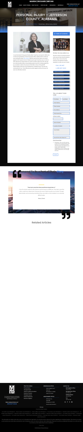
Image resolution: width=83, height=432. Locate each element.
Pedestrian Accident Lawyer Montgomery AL (71, 411)
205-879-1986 (68, 399)
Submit (55, 154)
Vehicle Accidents (58, 71)
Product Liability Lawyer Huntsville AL (39, 413)
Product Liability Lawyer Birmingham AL (39, 411)
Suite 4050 (48, 400)
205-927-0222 (68, 389)
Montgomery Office (49, 396)
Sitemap (41, 407)
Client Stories (27, 5)
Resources (52, 5)
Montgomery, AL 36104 (50, 402)
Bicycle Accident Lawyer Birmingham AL (23, 411)
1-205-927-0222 (61, 68)
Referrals (60, 5)
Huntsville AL (53, 404)
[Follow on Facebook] (67, 402)
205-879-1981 (68, 396)
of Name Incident (56, 116)
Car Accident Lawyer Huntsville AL (69, 413)
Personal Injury (27, 388)
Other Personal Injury (59, 85)
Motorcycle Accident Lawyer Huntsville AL (54, 413)
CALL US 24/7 (60, 65)
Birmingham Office (49, 386)
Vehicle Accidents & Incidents (30, 391)
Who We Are (44, 5)
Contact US (66, 386)
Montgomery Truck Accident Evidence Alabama (21, 372)
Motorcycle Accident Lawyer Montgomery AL (22, 413)
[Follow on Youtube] (72, 402)
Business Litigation (59, 88)
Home (20, 5)
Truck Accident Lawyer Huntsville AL (65, 415)
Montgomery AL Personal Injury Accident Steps (21, 322)
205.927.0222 (73, 6)
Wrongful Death (27, 389)
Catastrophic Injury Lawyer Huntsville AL (50, 415)
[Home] (10, 7)
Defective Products (59, 78)
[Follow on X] (70, 402)
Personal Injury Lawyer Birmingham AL (54, 411)
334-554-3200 (68, 392)
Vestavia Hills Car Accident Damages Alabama (20, 272)
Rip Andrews (26, 58)
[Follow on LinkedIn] (65, 402)
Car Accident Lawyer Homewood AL (18, 415)
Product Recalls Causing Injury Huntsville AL (34, 415)
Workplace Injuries (59, 75)
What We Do (35, 5)
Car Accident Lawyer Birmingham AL (8, 411)
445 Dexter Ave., (49, 398)
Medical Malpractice (59, 81)
